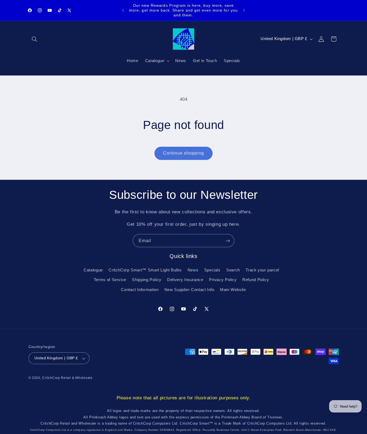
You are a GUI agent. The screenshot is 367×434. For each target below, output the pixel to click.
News (193, 270)
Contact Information (140, 289)
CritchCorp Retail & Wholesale (67, 378)
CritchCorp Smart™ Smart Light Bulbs (145, 270)
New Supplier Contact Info (189, 289)
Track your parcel (262, 270)
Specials (212, 270)
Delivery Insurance (185, 280)
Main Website (233, 289)
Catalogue (93, 270)
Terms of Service (110, 280)
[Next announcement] (244, 10)
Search (233, 270)
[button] (34, 39)
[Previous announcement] (123, 10)
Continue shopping (183, 153)
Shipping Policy (146, 280)
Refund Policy (255, 280)
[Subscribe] (228, 240)
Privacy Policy (223, 280)
